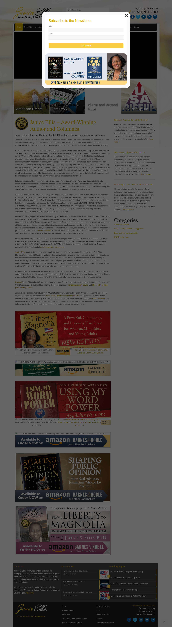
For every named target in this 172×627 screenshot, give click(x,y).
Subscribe (86, 45)
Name (51, 26)
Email (51, 34)
